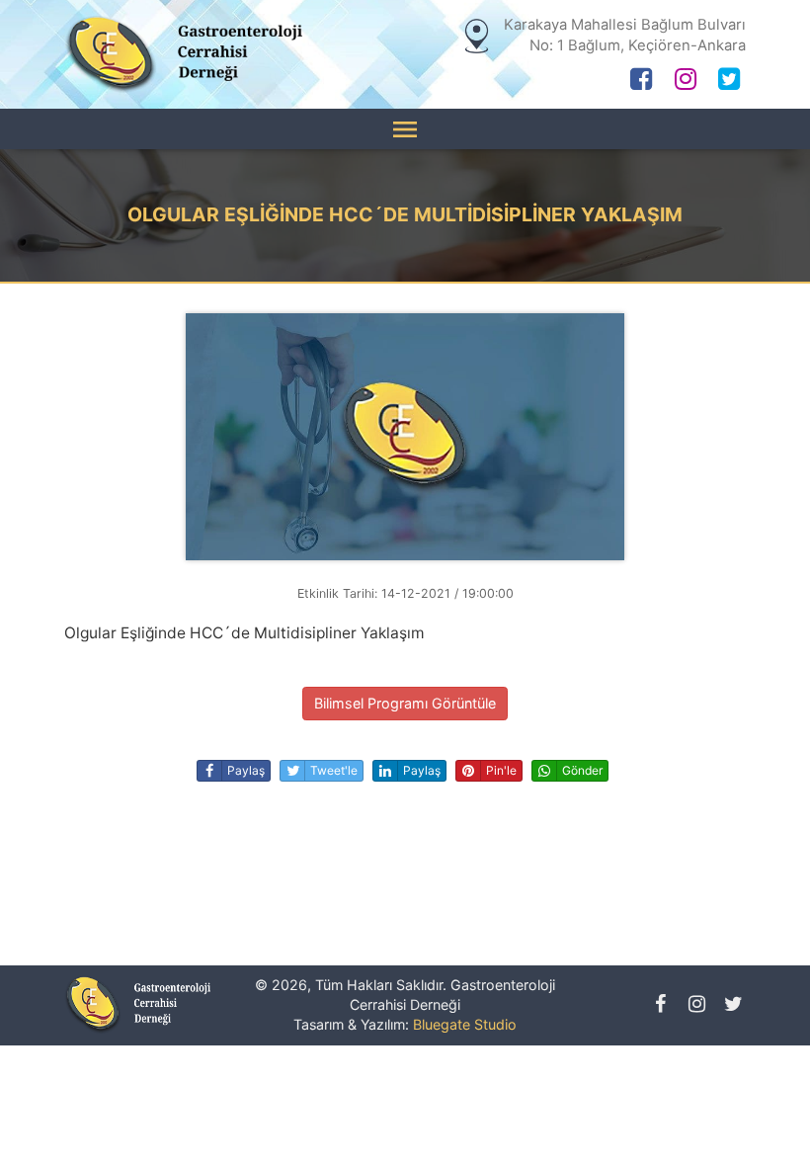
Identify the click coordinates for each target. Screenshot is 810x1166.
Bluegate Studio (465, 1024)
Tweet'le (334, 770)
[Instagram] (685, 83)
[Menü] (405, 129)
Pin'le (501, 770)
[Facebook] (641, 83)
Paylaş (246, 770)
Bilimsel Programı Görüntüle (405, 703)
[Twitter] (729, 83)
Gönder (582, 770)
